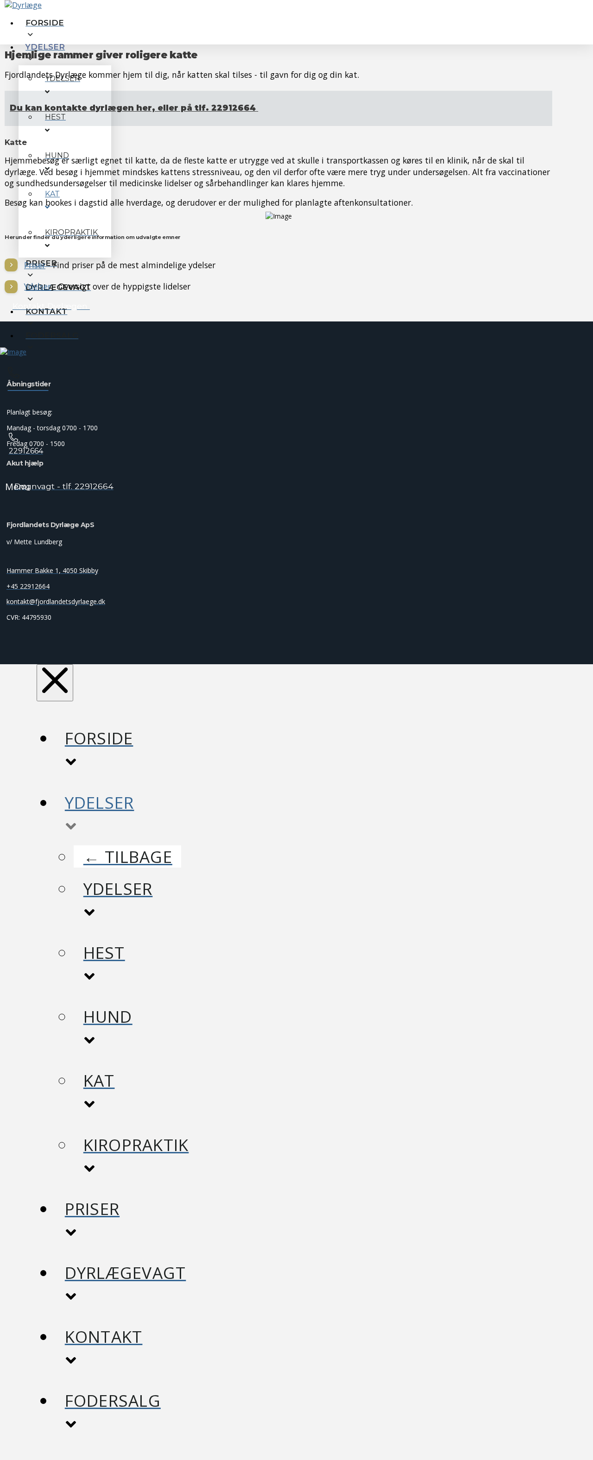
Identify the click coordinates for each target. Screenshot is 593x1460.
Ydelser (37, 286)
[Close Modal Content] (55, 682)
